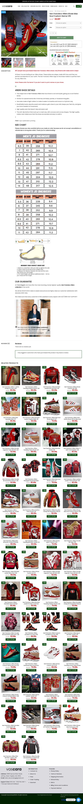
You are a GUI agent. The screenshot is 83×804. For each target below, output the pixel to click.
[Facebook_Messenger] (78, 800)
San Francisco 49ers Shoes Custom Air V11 (31, 572)
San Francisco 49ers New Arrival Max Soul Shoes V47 (72, 695)
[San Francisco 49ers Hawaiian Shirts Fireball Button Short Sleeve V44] (10, 591)
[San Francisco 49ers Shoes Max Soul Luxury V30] (72, 714)
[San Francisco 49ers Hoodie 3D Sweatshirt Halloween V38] (10, 621)
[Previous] (4, 33)
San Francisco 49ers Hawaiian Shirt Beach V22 (51, 695)
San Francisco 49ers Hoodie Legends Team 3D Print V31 (11, 449)
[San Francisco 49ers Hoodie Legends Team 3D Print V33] (51, 560)
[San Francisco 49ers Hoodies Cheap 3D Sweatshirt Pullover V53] (51, 498)
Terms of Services (56, 774)
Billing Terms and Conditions (59, 785)
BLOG (66, 6)
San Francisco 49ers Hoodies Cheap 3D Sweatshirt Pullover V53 (51, 511)
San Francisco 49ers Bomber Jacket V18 (51, 449)
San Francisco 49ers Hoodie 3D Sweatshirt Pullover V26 (11, 479)
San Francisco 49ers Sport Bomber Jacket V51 (72, 633)
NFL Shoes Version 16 (60, 11)
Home (51, 11)
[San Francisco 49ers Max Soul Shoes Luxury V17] (51, 467)
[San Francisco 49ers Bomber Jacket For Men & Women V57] (31, 591)
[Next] (44, 33)
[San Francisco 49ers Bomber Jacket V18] (51, 437)
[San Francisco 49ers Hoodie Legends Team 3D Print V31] (10, 437)
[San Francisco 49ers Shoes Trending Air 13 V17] (31, 714)
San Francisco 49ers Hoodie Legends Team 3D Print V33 (52, 572)
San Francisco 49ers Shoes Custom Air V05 (72, 387)
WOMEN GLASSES (53, 6)
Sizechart (33, 782)
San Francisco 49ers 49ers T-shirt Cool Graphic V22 (72, 449)
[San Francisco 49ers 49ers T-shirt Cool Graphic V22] (72, 437)
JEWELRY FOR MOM (45, 6)
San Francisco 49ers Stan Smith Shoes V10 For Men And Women (72, 419)
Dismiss (58, 1)
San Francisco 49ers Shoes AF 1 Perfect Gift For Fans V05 (51, 726)
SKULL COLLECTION (25, 6)
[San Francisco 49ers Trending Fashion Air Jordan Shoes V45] (10, 498)
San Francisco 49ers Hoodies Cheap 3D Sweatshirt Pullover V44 (72, 604)
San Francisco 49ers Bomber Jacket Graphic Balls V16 (31, 418)
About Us (33, 774)
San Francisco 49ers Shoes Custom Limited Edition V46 (11, 695)
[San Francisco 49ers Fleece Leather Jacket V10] (31, 683)
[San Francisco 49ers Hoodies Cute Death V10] (10, 714)
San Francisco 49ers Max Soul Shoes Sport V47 (51, 418)
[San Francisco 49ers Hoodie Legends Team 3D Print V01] (72, 560)
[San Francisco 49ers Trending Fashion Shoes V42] (51, 591)
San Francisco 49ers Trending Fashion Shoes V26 (31, 387)
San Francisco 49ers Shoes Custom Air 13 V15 (52, 664)
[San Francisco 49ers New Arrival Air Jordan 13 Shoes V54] (10, 529)
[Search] (74, 6)
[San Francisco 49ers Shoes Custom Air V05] (72, 375)
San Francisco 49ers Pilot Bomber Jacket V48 (10, 756)
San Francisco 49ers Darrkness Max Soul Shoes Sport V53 (31, 665)
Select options (11, 393)
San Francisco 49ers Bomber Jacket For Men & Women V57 (31, 604)
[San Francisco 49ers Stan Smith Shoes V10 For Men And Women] (72, 406)
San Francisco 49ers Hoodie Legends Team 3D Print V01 (72, 572)
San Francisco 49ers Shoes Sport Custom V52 (52, 541)
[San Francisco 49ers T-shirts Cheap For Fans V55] (10, 375)
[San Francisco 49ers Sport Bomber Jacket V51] (72, 621)
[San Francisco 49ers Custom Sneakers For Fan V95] (51, 621)
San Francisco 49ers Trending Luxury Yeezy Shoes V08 (72, 665)
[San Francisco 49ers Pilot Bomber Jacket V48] (10, 744)
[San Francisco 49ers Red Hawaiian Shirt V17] (10, 406)
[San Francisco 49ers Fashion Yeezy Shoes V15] (31, 498)
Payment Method (56, 788)
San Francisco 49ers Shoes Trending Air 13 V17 (31, 726)
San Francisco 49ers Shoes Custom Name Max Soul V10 (11, 664)
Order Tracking (34, 779)
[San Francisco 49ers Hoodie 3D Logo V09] (72, 529)
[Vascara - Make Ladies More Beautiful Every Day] (8, 6)
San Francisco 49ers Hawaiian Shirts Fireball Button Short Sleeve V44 (11, 604)
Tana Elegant (21, 285)
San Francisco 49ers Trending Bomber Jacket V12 (31, 541)
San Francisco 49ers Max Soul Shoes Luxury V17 (51, 479)
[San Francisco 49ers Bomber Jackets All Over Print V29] (51, 375)
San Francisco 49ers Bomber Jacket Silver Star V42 (10, 572)
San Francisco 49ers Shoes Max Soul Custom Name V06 (72, 510)
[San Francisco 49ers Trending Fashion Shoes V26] (31, 375)
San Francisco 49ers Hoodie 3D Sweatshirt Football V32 (31, 756)
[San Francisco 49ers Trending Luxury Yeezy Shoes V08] (72, 652)
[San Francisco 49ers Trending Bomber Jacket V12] (31, 529)
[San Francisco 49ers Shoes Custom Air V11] (31, 560)
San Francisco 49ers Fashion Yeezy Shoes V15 (31, 510)
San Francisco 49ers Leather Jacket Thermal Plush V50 (72, 479)
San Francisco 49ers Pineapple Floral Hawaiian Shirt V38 (31, 480)
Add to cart (61, 38)
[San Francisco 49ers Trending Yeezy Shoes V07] (31, 437)
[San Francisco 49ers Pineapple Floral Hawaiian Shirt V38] (31, 467)
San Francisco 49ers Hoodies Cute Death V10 (10, 726)
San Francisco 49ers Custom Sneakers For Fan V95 (51, 633)
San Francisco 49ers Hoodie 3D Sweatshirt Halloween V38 (10, 633)
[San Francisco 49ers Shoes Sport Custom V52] (51, 529)
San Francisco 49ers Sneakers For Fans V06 (31, 633)
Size (51, 27)
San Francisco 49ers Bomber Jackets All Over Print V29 (51, 387)
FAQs (31, 777)
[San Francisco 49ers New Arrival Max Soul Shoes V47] (72, 683)
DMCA (52, 782)
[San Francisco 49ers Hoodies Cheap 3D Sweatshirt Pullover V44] (72, 591)
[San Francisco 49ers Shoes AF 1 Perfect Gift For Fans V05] (51, 714)
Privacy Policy (55, 771)
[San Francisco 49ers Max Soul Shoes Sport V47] (51, 406)
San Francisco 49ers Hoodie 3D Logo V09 (72, 541)
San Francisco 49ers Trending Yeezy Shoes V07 (31, 449)
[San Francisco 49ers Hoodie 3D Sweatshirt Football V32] (31, 744)
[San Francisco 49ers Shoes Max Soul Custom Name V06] (72, 498)
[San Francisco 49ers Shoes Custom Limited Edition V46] (10, 683)
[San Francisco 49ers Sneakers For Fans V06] (31, 621)
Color (51, 23)
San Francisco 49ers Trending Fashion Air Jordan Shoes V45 (11, 511)
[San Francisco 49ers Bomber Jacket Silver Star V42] (10, 560)
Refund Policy (55, 779)
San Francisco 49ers (35, 94)
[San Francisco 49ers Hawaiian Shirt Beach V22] (51, 683)
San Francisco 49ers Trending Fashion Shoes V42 (52, 603)
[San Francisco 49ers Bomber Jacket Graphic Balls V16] (31, 406)
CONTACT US (61, 6)
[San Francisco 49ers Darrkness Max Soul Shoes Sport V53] (31, 652)
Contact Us (33, 771)
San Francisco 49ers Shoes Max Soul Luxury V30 (72, 726)
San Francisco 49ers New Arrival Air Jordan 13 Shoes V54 (10, 542)
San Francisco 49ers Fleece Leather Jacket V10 (31, 695)
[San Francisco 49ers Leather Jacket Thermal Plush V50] (72, 467)
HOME (19, 6)
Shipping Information (57, 777)
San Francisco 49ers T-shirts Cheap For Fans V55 (10, 387)
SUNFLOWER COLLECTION (35, 6)
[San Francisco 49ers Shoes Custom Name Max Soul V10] (10, 652)
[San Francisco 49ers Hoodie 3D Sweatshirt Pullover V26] (10, 467)
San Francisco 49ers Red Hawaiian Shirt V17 (10, 418)
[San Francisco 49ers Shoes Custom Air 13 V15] (51, 652)
